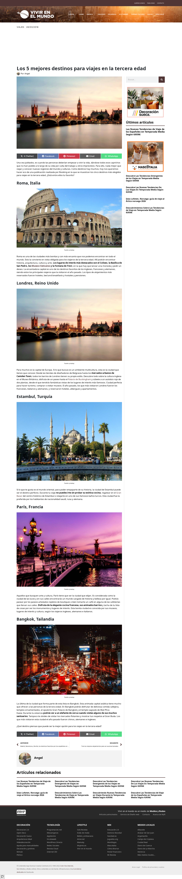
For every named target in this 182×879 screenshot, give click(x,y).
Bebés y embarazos (85, 836)
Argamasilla (142, 836)
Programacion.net (54, 830)
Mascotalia (111, 845)
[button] (75, 14)
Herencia (141, 852)
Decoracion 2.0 (23, 830)
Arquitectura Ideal (24, 839)
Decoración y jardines (26, 848)
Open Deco (21, 833)
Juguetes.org (112, 839)
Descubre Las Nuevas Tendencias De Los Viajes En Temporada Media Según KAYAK (144, 189)
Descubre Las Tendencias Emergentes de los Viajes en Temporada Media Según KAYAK (144, 178)
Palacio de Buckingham (79, 379)
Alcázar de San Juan (146, 833)
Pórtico (19, 855)
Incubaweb (51, 839)
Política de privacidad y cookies (153, 867)
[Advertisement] (91, 47)
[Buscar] (162, 80)
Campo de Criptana (146, 839)
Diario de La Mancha (146, 848)
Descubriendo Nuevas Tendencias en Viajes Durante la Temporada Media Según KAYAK (109, 795)
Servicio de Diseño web (129, 814)
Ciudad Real (143, 842)
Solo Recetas (82, 830)
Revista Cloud (52, 848)
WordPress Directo (54, 842)
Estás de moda (83, 833)
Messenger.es (52, 833)
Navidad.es (112, 836)
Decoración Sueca (24, 836)
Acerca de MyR (159, 814)
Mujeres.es (81, 845)
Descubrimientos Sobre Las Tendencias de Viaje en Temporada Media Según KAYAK (145, 210)
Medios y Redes (157, 811)
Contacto (160, 3)
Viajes (20, 27)
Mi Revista (111, 855)
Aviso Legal (136, 867)
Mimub (20, 852)
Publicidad (151, 3)
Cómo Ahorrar (113, 848)
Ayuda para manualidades (28, 845)
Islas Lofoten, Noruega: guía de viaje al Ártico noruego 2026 (145, 200)
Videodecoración (23, 842)
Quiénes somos (139, 3)
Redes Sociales (53, 845)
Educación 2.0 (113, 830)
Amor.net (81, 839)
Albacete (141, 830)
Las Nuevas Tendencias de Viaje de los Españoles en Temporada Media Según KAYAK (145, 132)
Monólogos (112, 842)
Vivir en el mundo (84, 848)
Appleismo (51, 836)
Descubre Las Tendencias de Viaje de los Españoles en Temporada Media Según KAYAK (147, 795)
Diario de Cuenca (145, 845)
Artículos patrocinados (108, 814)
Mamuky (80, 842)
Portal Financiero (114, 852)
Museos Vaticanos (41, 265)
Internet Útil (52, 852)
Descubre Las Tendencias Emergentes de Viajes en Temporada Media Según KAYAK (70, 783)
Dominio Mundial (114, 833)
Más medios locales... (146, 855)
